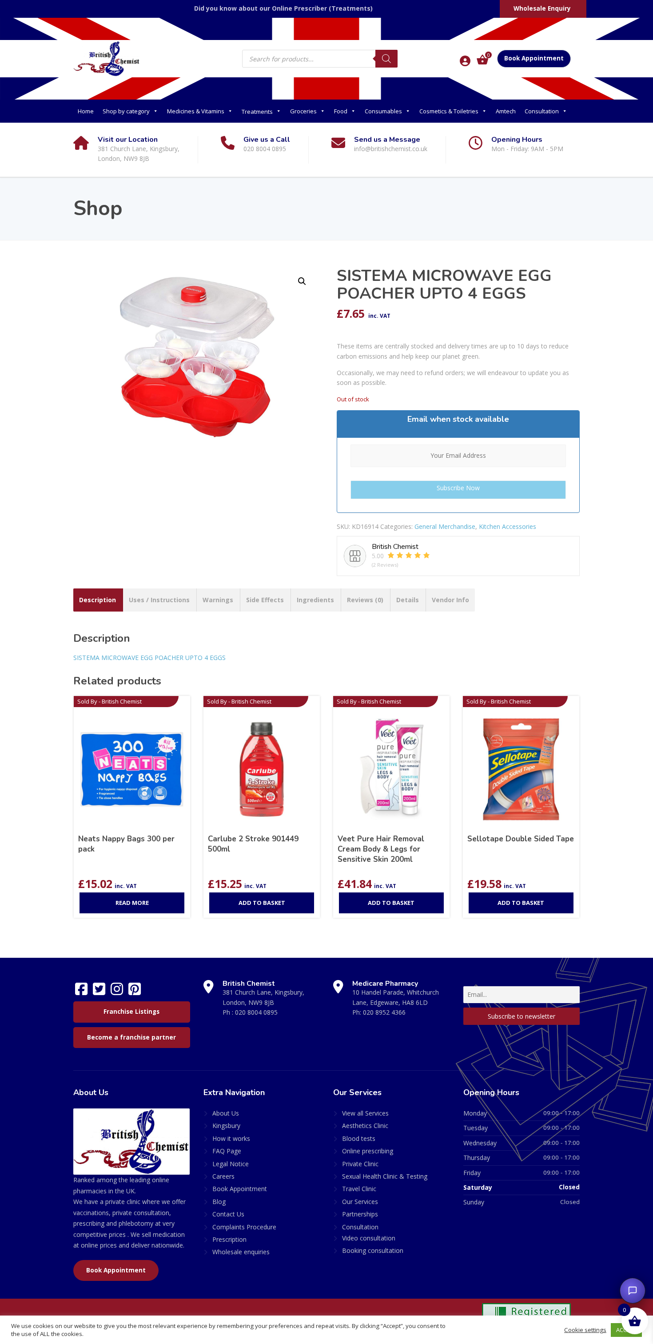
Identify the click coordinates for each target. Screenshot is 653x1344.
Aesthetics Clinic (365, 1125)
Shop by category (126, 111)
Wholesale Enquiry (542, 8)
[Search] (386, 59)
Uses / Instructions (159, 600)
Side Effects (265, 600)
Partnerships (360, 1214)
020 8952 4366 (384, 1012)
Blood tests (358, 1138)
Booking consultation (372, 1250)
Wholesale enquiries (241, 1252)
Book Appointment (534, 58)
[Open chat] (632, 1291)
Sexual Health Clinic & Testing (384, 1176)
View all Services (365, 1113)
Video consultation (368, 1238)
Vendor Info (450, 600)
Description (97, 600)
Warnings (218, 600)
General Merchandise (444, 526)
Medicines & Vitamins (195, 111)
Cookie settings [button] (585, 1330)
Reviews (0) (365, 600)
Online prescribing (367, 1151)
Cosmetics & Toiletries (448, 111)
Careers (223, 1176)
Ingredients (315, 600)
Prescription (229, 1239)
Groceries (303, 111)
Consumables (383, 111)
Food (340, 111)
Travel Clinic (359, 1188)
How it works (231, 1138)
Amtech (506, 111)
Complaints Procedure (244, 1227)
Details (407, 600)
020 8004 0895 (256, 1012)
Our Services (360, 1201)
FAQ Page (226, 1151)
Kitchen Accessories (507, 526)
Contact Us (228, 1214)
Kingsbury (226, 1125)
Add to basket (262, 903)
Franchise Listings (131, 1012)
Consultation (542, 111)
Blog (219, 1201)
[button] (302, 281)
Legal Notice (230, 1164)
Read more (132, 903)
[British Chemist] (106, 58)
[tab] (97, 600)
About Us (225, 1113)
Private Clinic (360, 1164)
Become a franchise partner (131, 1037)
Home (86, 111)
